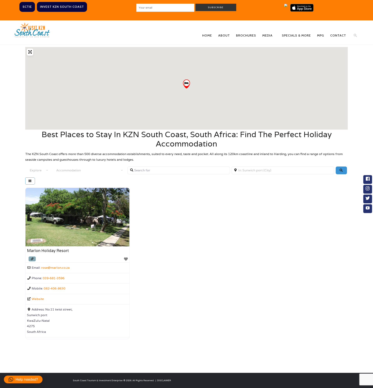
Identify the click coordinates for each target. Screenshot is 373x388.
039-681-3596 (53, 278)
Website (38, 299)
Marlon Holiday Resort (48, 250)
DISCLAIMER (164, 380)
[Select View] (30, 181)
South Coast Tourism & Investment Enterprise (98, 380)
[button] (186, 83)
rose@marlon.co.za (55, 268)
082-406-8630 (54, 288)
